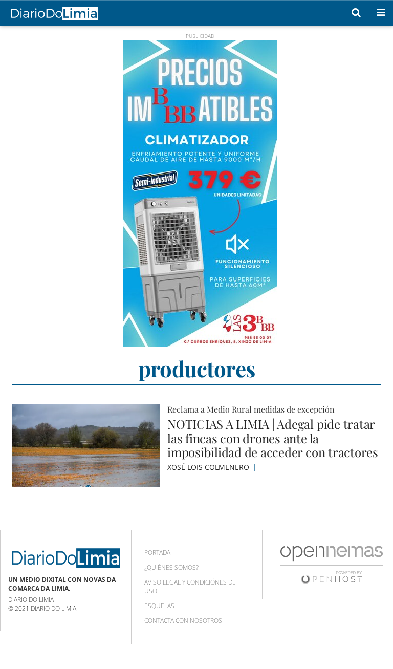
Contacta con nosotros (183, 620)
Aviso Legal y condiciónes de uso (190, 586)
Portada (157, 552)
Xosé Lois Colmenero (209, 467)
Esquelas (159, 605)
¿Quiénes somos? (171, 567)
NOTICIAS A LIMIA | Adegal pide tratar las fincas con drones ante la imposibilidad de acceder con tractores (272, 438)
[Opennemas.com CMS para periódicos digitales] (331, 564)
